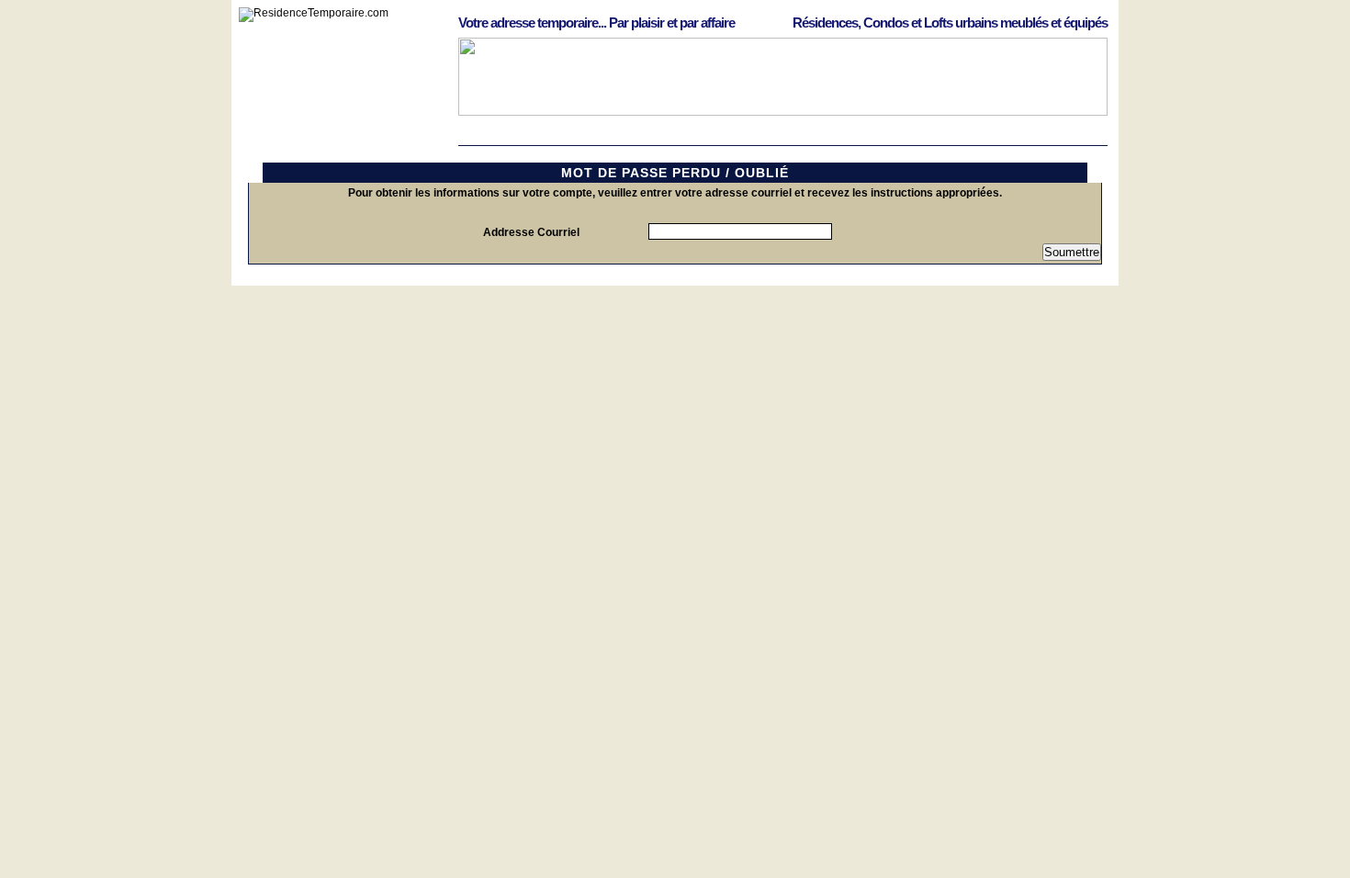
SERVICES (963, 135)
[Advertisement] (675, 327)
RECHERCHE (591, 135)
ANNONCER (777, 135)
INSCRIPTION (870, 135)
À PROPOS (1056, 135)
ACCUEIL (498, 135)
